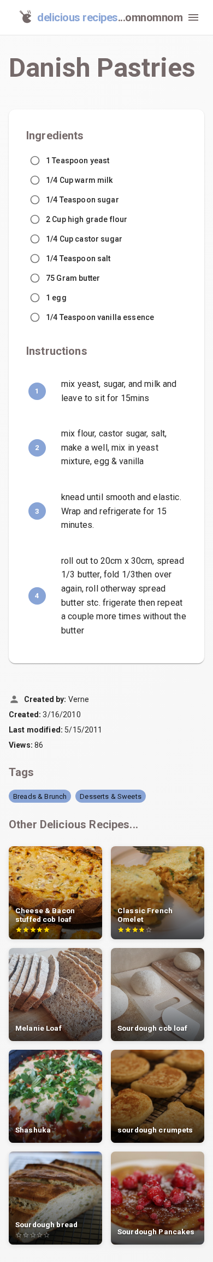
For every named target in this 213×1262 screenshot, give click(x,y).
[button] (40, 796)
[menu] (193, 17)
